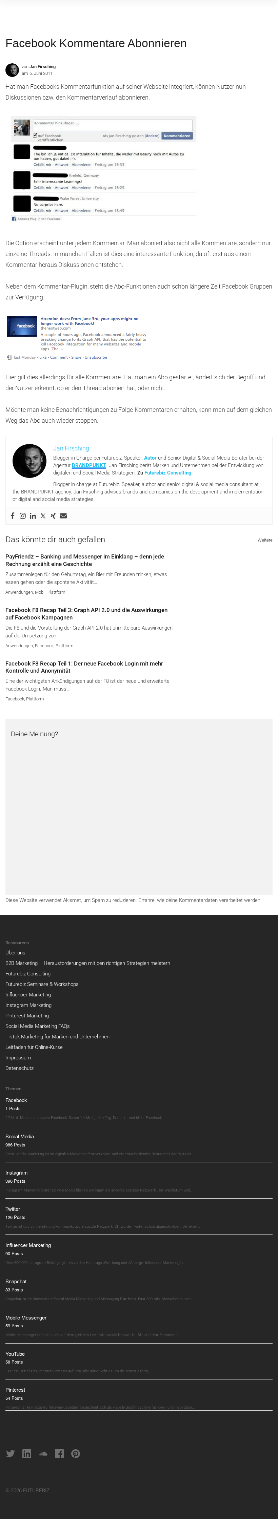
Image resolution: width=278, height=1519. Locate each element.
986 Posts (15, 1144)
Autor (150, 458)
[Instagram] (22, 515)
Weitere (265, 540)
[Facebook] (12, 515)
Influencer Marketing (28, 995)
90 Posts (14, 1253)
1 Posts (13, 1108)
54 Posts (14, 1398)
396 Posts (15, 1181)
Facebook (44, 645)
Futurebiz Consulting (168, 473)
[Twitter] (43, 515)
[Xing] (53, 515)
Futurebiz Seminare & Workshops (42, 984)
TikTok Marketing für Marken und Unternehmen (57, 1037)
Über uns (15, 953)
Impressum (18, 1058)
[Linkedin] (32, 515)
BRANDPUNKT (89, 465)
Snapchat (15, 1281)
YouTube (15, 1353)
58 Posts (14, 1361)
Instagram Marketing (28, 1005)
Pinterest (15, 1389)
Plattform (56, 592)
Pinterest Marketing (27, 1016)
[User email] (63, 515)
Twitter (12, 1208)
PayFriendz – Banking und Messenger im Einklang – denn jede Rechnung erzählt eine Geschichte (84, 560)
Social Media (19, 1136)
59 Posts (14, 1325)
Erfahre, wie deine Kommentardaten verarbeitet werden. (200, 900)
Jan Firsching (42, 66)
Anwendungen (19, 592)
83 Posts (14, 1289)
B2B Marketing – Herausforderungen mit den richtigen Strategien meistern (87, 963)
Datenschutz (19, 1068)
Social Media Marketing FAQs (37, 1026)
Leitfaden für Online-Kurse (34, 1047)
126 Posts (15, 1217)
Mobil (40, 592)
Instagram (16, 1172)
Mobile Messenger (25, 1317)
